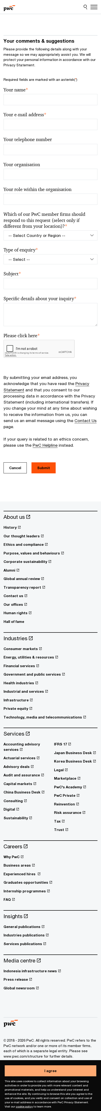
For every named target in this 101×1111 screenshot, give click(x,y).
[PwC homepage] (9, 7)
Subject (12, 274)
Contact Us (85, 420)
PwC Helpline (45, 445)
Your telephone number (28, 139)
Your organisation (22, 165)
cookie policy (24, 1106)
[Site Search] (85, 7)
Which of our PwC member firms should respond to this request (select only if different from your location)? (44, 220)
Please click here (22, 336)
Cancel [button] (15, 468)
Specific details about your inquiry (40, 299)
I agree (50, 1071)
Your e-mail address (25, 115)
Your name (16, 90)
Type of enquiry (21, 250)
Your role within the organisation (37, 189)
